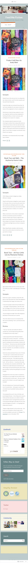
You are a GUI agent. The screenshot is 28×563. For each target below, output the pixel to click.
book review (11, 57)
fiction (18, 57)
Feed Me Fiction (14, 17)
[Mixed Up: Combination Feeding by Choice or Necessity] (23, 441)
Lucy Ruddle (6, 442)
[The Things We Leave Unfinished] (23, 437)
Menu (14, 2)
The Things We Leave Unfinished (10, 434)
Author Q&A (6, 154)
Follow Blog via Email (11, 462)
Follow (6, 475)
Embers (5, 444)
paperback (5, 414)
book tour (21, 154)
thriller (14, 250)
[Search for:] (14, 540)
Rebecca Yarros (7, 435)
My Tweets (5, 508)
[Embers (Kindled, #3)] (23, 447)
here (21, 412)
